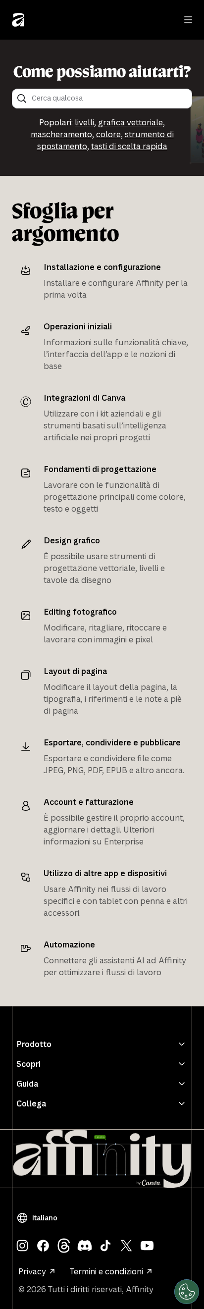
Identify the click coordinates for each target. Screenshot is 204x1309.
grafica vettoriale (130, 122)
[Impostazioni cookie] (186, 1291)
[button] (38, 1218)
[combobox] (109, 98)
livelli (84, 122)
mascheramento (61, 134)
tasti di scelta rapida (129, 146)
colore (108, 134)
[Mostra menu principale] (188, 20)
